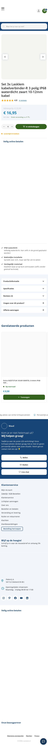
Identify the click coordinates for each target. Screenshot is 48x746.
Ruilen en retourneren (10, 516)
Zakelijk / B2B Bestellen (10, 494)
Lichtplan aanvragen (9, 501)
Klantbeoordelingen (9, 524)
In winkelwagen (32, 126)
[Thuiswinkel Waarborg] (26, 11)
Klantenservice (7, 497)
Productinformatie (11, 281)
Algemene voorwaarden (15, 736)
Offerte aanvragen (11, 310)
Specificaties (8, 288)
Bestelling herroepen (12, 529)
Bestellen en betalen (9, 509)
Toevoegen (25, 397)
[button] (2, 9)
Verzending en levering (10, 513)
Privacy (36, 736)
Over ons (5, 505)
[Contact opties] (43, 741)
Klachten (5, 520)
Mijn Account (6, 490)
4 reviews (23, 100)
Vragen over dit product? (13, 303)
